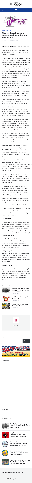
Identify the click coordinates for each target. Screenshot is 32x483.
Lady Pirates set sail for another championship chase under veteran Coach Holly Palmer (20, 434)
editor (4, 40)
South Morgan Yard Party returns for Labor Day (21, 297)
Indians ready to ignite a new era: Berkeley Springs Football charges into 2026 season (20, 461)
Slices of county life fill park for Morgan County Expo (20, 305)
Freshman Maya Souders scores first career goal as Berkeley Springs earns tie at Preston (19, 443)
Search (4, 338)
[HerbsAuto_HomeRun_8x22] (16, 347)
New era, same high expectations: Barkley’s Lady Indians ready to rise (18, 452)
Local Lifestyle (6, 30)
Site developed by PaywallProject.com (13, 472)
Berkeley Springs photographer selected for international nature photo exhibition (21, 290)
